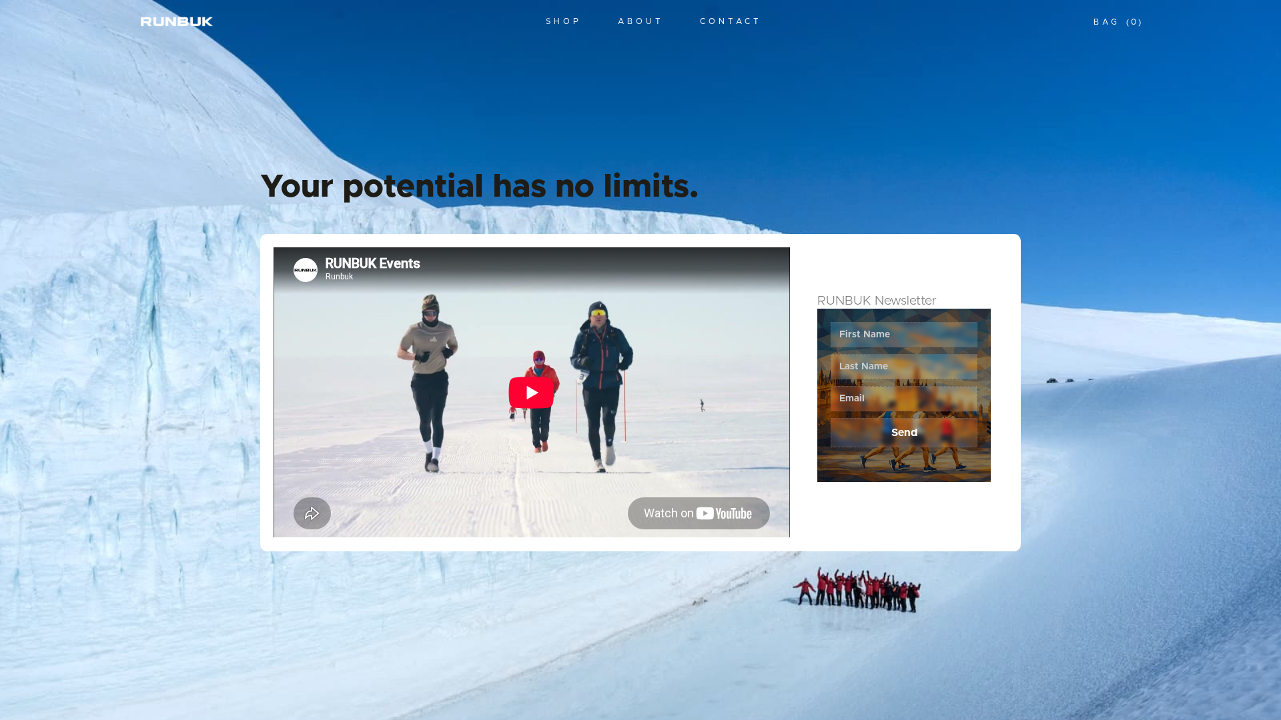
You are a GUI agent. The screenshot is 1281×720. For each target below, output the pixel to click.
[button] (1117, 22)
